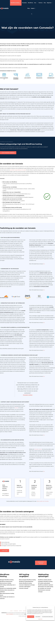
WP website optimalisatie (44, 583)
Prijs (45, 2)
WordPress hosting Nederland (26, 581)
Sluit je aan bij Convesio (8, 152)
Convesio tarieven (38, 449)
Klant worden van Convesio (43, 501)
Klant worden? (9, 614)
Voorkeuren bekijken (47, 616)
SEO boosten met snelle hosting (45, 586)
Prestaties (24, 2)
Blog (29, 8)
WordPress (30, 2)
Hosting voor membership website (8, 588)
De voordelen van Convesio (44, 588)
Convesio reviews (27, 395)
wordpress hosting (41, 563)
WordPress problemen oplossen (45, 584)
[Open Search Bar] (32, 14)
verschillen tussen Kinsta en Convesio (18, 170)
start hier (4, 550)
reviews (16, 407)
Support (33, 8)
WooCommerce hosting (5, 583)
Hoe (35, 2)
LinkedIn (24, 610)
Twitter (20, 610)
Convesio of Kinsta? (23, 588)
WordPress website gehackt (44, 579)
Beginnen (49, 2)
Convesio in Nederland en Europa (27, 584)
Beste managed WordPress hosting (27, 579)
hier (44, 263)
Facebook (16, 610)
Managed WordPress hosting (7, 579)
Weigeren (38, 616)
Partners (41, 2)
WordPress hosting (15, 2)
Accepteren (31, 616)
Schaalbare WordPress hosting (45, 581)
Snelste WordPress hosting (25, 583)
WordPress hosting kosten (6, 581)
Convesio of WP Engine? (24, 586)
